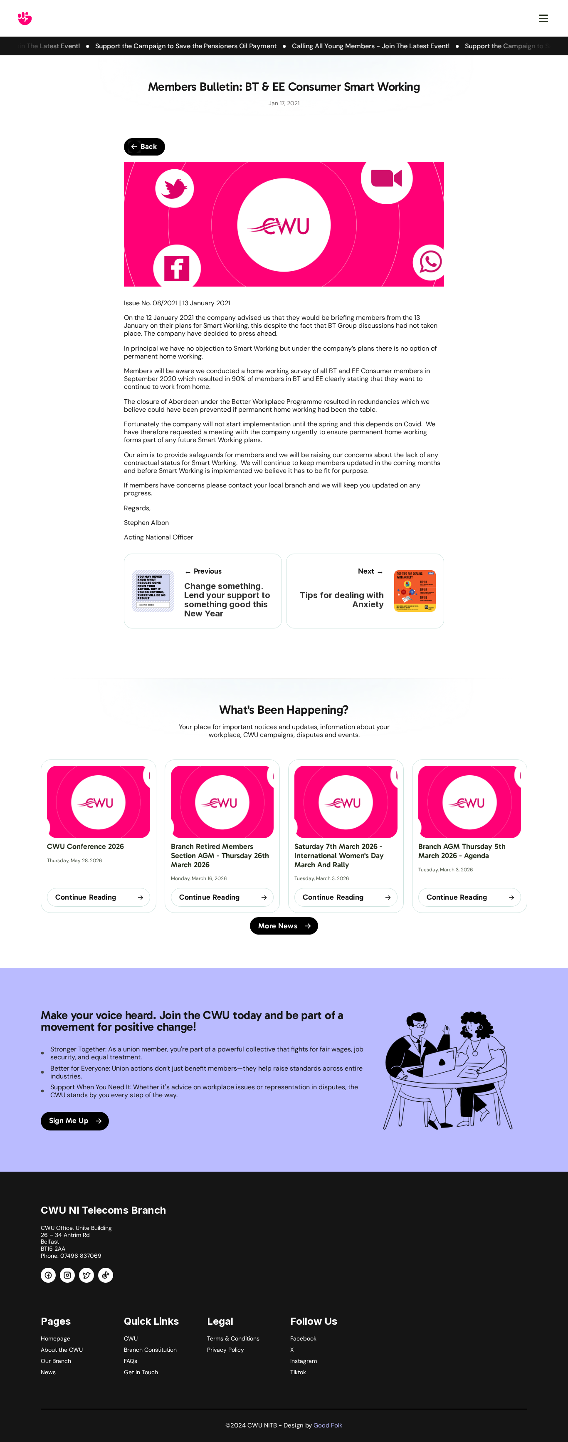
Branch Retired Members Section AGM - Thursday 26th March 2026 (221, 855)
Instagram (303, 1361)
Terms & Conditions (233, 1338)
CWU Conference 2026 (85, 846)
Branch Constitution (150, 1349)
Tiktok (298, 1372)
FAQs (130, 1361)
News (48, 1372)
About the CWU (62, 1349)
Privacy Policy (225, 1349)
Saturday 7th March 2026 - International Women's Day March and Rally (340, 855)
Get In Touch (141, 1372)
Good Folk (328, 1425)
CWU (131, 1338)
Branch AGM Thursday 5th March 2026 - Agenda (463, 851)
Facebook (303, 1338)
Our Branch (56, 1361)
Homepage (55, 1338)
